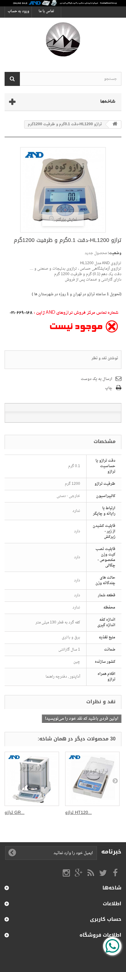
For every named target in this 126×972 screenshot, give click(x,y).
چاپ (108, 388)
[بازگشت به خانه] (115, 124)
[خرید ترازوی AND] (63, 3)
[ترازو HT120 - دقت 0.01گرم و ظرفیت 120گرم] (92, 779)
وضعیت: (114, 253)
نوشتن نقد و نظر (104, 358)
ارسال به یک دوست (96, 379)
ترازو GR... (14, 812)
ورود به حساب (18, 11)
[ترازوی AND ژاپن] (63, 39)
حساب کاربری (105, 919)
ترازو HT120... (78, 812)
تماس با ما (46, 11)
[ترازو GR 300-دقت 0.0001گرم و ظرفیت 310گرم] (32, 779)
